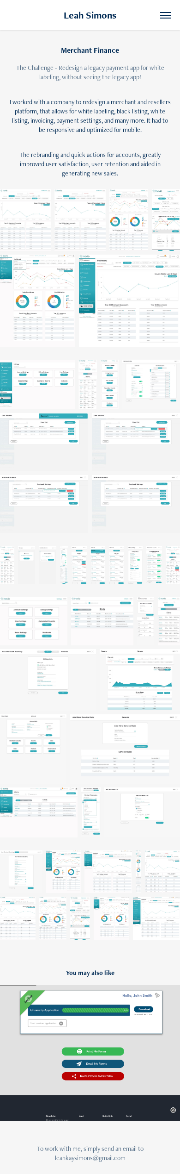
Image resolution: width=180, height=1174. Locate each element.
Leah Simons (90, 15)
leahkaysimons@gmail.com (90, 1158)
